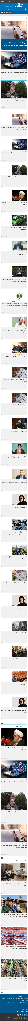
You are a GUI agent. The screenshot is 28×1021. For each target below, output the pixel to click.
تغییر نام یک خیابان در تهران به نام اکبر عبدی (17, 100)
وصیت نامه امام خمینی (19, 998)
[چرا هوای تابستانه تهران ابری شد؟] (14, 626)
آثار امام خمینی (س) (22, 1000)
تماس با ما (16, 1011)
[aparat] (20, 1015)
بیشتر (2, 723)
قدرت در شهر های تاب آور (21, 609)
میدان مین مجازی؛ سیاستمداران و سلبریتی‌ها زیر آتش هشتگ (14, 72)
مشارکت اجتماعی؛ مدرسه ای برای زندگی (18, 431)
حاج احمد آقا (3, 996)
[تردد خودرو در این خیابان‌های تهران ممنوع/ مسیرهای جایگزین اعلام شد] (14, 550)
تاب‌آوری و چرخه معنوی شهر (21, 507)
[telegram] (23, 1015)
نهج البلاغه (3, 998)
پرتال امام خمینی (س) (19, 1002)
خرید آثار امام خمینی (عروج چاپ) (23, 1005)
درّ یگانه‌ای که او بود (23, 254)
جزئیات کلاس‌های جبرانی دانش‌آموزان (19, 658)
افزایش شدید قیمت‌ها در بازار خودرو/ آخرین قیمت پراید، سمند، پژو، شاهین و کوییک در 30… (15, 947)
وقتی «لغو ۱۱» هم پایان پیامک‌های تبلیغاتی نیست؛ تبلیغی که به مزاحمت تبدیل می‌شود (14, 44)
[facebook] (27, 1015)
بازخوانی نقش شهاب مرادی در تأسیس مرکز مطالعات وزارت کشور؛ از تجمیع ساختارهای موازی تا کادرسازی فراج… (14, 355)
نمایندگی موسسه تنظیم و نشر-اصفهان (22, 1007)
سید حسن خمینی (9, 998)
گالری (14, 998)
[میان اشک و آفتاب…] (14, 676)
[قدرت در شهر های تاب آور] (14, 600)
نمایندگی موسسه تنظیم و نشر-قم (12, 1005)
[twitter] (25, 1015)
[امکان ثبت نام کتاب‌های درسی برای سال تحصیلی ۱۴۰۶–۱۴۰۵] (14, 575)
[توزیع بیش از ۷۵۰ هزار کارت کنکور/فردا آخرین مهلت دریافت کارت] (14, 372)
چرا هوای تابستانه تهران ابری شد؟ (20, 633)
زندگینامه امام (16, 996)
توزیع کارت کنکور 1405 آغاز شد (20, 405)
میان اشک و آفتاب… (22, 685)
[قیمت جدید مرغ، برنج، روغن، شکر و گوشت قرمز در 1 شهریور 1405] (14, 968)
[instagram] (18, 1015)
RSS (27, 1011)
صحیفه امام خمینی (22, 996)
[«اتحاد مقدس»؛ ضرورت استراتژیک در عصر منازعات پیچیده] (14, 448)
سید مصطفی (26, 998)
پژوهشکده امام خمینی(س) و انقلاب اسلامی (9, 1007)
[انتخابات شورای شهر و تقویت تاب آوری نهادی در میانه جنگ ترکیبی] (14, 702)
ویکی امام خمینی (25, 1009)
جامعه (25, 19)
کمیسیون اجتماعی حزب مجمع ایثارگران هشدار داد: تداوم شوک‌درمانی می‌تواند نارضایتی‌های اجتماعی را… (14, 304)
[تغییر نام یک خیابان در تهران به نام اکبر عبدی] (14, 89)
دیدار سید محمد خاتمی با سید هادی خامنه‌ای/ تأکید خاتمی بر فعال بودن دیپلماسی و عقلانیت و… (14, 885)
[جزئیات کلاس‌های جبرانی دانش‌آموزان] (14, 651)
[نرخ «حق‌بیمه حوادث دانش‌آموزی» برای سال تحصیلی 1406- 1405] (14, 220)
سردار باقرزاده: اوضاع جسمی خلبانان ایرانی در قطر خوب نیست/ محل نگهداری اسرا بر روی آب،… (15, 915)
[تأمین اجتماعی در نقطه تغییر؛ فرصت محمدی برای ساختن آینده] (14, 474)
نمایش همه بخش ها (7, 12)
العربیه (6, 1)
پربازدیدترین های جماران (21, 861)
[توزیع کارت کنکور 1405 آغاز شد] (14, 398)
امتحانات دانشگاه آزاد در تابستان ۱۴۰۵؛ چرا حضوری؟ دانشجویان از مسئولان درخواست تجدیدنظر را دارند (15, 534)
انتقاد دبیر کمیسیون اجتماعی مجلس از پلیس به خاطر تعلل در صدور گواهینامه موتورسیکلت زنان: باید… (14, 280)
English (2, 1)
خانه (26, 15)
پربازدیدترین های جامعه (21, 726)
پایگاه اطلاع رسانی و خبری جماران (11, 1017)
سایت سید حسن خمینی (11, 1002)
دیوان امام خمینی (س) (9, 996)
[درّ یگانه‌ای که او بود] (14, 246)
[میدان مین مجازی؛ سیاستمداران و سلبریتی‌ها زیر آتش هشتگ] (14, 60)
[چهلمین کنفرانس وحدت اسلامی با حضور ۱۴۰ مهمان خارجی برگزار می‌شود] (14, 195)
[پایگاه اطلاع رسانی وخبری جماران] (14, 5)
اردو (9, 1)
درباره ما (22, 1011)
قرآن (27, 1000)
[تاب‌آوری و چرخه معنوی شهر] (14, 499)
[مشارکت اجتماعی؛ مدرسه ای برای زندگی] (14, 423)
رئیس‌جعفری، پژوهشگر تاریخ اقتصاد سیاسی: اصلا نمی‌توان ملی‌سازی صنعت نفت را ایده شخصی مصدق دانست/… (14, 331)
